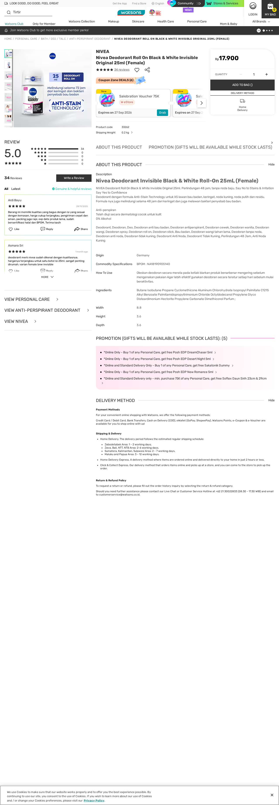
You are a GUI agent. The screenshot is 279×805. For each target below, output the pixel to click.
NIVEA (102, 51)
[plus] (266, 74)
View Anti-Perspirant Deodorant (43, 310)
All (6, 189)
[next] (201, 103)
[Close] (272, 795)
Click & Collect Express (114, 465)
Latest (15, 189)
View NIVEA (16, 321)
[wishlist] (137, 69)
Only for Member (44, 24)
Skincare (138, 21)
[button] (270, 9)
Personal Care (197, 21)
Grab (162, 112)
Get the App (120, 3)
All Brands (259, 21)
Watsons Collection (82, 21)
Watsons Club (14, 24)
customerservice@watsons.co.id (119, 494)
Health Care (165, 21)
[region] (139, 795)
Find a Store (139, 3)
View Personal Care (27, 299)
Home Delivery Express (114, 459)
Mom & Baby (228, 24)
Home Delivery (109, 439)
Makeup (113, 21)
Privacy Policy (94, 800)
